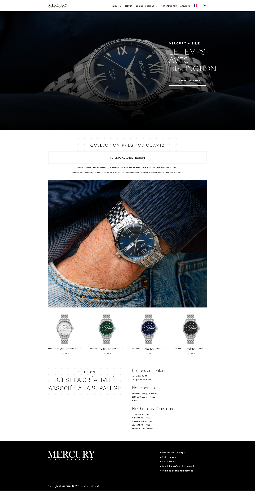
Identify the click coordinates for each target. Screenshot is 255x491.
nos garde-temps (187, 80)
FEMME (128, 6)
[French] (197, 7)
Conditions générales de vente (178, 466)
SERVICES (185, 6)
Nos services (169, 461)
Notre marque (169, 457)
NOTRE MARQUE (169, 6)
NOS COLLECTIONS (144, 6)
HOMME (114, 6)
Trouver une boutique (173, 452)
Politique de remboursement (177, 470)
